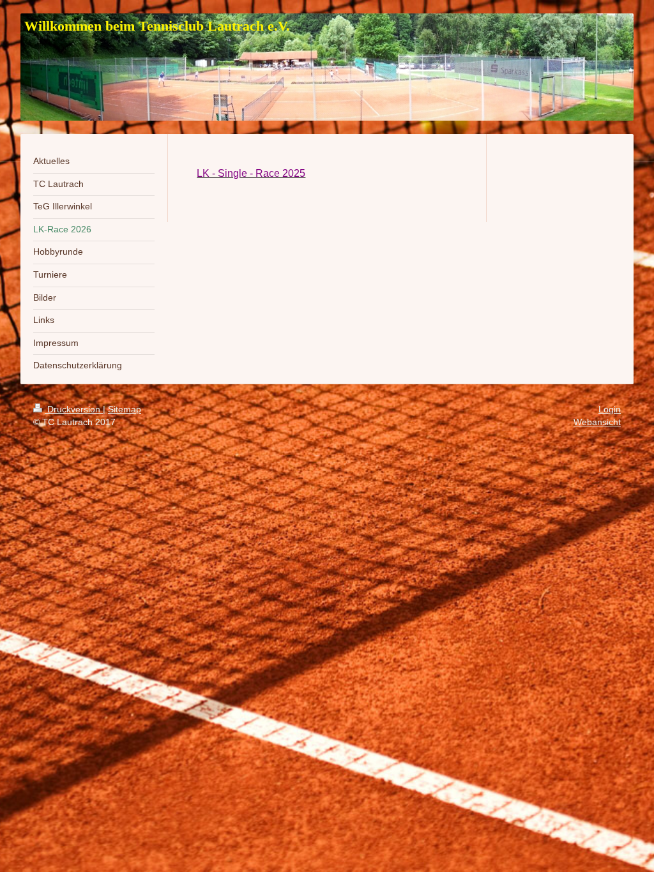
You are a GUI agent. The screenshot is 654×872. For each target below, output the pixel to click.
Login (609, 409)
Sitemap (124, 409)
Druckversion (74, 409)
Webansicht (597, 422)
